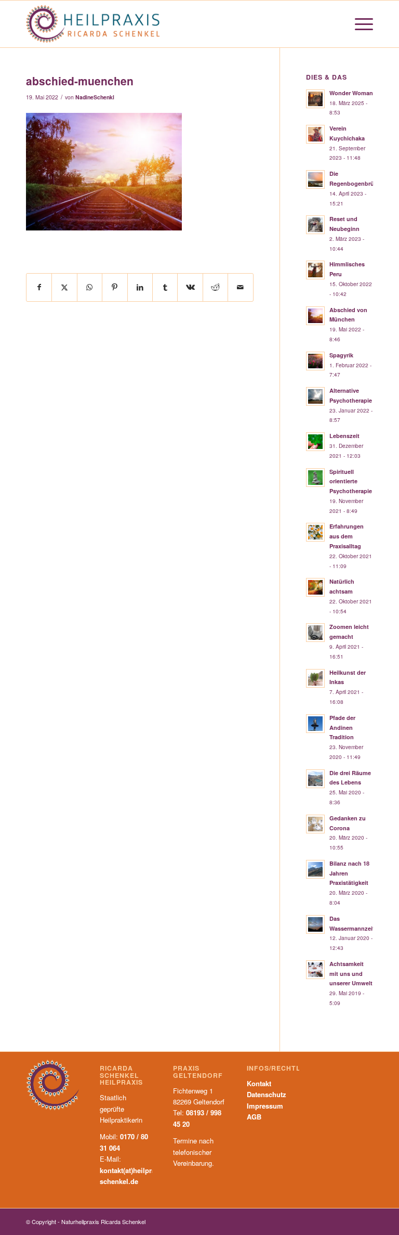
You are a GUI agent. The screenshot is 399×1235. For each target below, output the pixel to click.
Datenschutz (266, 1094)
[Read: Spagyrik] (315, 361)
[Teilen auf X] (64, 287)
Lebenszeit (344, 436)
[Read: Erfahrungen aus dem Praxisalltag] (315, 532)
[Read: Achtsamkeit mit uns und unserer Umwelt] (315, 969)
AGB (254, 1117)
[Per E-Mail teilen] (240, 287)
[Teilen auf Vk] (190, 287)
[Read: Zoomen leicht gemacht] (315, 632)
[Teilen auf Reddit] (215, 287)
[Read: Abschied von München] (315, 315)
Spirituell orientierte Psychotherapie (350, 481)
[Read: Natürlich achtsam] (315, 587)
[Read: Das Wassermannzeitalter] (315, 924)
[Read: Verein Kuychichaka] (315, 134)
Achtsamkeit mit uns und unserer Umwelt (351, 973)
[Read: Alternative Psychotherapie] (315, 396)
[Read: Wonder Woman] (315, 98)
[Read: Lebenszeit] (315, 441)
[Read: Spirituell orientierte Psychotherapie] (315, 477)
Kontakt (259, 1083)
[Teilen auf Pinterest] (114, 287)
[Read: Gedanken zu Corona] (315, 824)
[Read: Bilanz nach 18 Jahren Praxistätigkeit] (315, 869)
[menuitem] (358, 24)
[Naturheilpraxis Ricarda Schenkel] (92, 24)
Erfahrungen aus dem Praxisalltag (346, 536)
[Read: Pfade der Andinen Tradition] (315, 723)
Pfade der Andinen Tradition (342, 727)
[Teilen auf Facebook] (38, 287)
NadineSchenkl (94, 97)
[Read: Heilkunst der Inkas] (315, 678)
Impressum (265, 1106)
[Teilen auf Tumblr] (165, 287)
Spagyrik (341, 355)
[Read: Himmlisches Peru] (315, 270)
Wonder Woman (351, 93)
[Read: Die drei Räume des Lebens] (315, 778)
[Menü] (358, 24)
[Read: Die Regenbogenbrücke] (315, 179)
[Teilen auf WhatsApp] (89, 287)
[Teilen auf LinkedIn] (140, 287)
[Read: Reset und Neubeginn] (315, 224)
